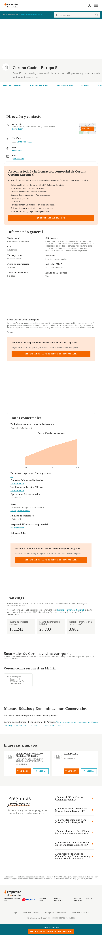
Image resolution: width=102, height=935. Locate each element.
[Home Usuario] (89, 5)
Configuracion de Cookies (55, 912)
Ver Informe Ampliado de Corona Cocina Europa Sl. (51, 354)
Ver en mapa (87, 129)
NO (11, 477)
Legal (14, 912)
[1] (14, 77)
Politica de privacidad (80, 912)
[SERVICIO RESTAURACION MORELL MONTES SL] (10, 756)
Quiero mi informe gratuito (51, 218)
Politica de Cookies (30, 912)
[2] (16, 77)
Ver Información (17, 483)
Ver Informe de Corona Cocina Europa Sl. (51, 931)
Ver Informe (23, 771)
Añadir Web (17, 150)
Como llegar (17, 129)
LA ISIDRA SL (71, 754)
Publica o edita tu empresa (83, 899)
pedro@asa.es (18, 158)
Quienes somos (42, 899)
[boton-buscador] (96, 15)
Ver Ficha (40, 771)
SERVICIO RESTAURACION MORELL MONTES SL (29, 755)
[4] (22, 77)
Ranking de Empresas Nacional (70, 610)
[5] (24, 77)
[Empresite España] (12, 5)
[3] (19, 77)
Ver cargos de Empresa (20, 511)
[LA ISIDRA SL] (58, 756)
